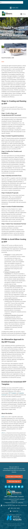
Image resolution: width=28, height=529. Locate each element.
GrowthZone (18, 525)
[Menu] (14, 7)
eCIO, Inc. (3, 432)
